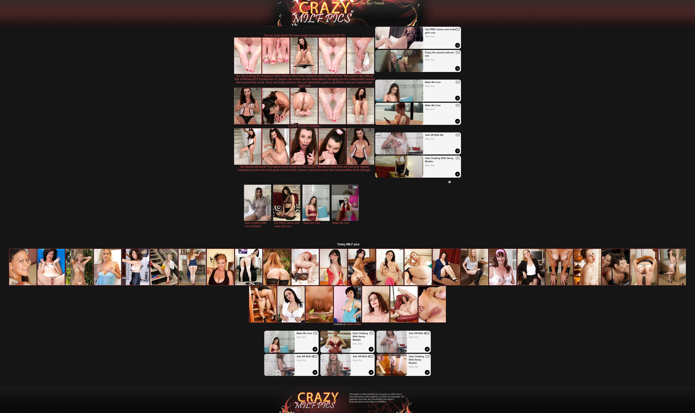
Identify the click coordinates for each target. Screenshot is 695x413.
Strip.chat (429, 36)
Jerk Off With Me (434, 135)
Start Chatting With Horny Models (439, 160)
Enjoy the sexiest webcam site (440, 54)
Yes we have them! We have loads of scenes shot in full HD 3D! (304, 35)
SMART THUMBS (354, 324)
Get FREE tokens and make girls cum (440, 31)
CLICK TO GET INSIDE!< (304, 126)
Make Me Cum (433, 82)
